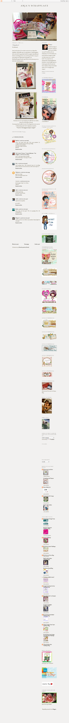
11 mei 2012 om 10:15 (24, 181)
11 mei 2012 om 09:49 (25, 172)
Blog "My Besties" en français (49, 596)
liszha (16, 209)
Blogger (54, 709)
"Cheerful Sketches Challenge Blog (47, 645)
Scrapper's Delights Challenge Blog (47, 605)
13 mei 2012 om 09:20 (23, 209)
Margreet (17, 218)
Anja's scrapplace (35, 6)
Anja (51, 44)
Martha (17, 140)
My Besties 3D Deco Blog (48, 555)
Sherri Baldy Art (47, 487)
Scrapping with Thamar (48, 478)
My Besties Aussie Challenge (49, 546)
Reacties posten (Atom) (24, 247)
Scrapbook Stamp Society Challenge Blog (49, 586)
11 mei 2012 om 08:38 (24, 140)
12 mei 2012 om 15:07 (23, 199)
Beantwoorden (18, 149)
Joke (16, 163)
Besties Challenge (47, 537)
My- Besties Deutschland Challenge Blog (48, 615)
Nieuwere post (15, 244)
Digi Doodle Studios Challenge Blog (47, 559)
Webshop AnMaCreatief (48, 577)
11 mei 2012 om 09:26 (22, 163)
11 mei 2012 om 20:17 (23, 190)
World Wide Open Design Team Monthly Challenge (48, 635)
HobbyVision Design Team (49, 518)
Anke (16, 190)
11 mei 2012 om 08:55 (24, 154)
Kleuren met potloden (48, 469)
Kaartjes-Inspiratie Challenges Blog (47, 528)
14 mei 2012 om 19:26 (25, 218)
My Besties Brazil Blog (48, 568)
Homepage (26, 244)
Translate (52, 439)
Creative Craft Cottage (48, 496)
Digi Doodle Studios (47, 505)
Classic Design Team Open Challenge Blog (49, 625)
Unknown (17, 172)
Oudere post (37, 244)
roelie (16, 199)
